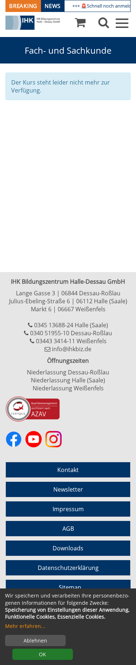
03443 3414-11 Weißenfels (71, 341)
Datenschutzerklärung (68, 568)
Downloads (68, 548)
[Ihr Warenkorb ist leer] (80, 24)
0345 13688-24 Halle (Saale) (71, 325)
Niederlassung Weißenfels (68, 388)
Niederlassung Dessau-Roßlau (68, 372)
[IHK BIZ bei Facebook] (13, 439)
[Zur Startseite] (32, 23)
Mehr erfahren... (25, 626)
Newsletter (68, 489)
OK (42, 654)
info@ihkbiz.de (71, 349)
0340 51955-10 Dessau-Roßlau (71, 333)
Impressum (68, 509)
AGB (68, 529)
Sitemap (70, 587)
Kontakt (68, 470)
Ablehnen (35, 640)
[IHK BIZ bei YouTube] (33, 439)
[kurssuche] (103, 24)
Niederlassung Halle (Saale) (68, 380)
